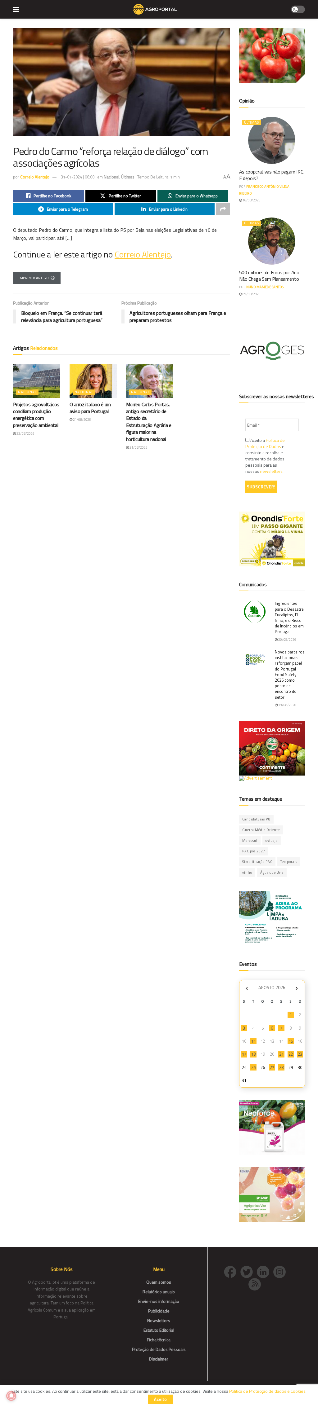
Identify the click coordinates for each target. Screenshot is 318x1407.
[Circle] (265, 1271)
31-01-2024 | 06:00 (77, 177)
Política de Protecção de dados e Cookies (267, 1391)
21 (281, 1054)
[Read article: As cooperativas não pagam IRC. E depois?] (272, 140)
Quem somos (158, 1282)
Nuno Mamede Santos (265, 286)
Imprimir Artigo (34, 277)
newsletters (271, 471)
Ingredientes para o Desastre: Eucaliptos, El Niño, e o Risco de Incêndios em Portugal (290, 617)
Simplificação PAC (257, 861)
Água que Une (272, 872)
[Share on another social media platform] (223, 209)
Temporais (288, 861)
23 (300, 1054)
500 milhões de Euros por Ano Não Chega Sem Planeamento (269, 276)
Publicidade (159, 1311)
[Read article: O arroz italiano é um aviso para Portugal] (93, 381)
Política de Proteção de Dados (265, 443)
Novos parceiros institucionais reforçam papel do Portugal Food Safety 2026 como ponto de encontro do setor (290, 674)
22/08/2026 (25, 433)
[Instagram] (281, 1271)
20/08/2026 (287, 639)
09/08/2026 (251, 294)
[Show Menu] (16, 9)
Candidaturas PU (256, 819)
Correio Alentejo (34, 177)
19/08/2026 (287, 704)
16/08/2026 (251, 200)
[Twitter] (248, 1271)
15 (290, 1041)
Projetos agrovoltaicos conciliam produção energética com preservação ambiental (36, 415)
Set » (297, 988)
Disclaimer (158, 1359)
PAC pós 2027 (253, 851)
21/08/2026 (81, 419)
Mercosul (249, 840)
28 (281, 1067)
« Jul (247, 988)
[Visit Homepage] (154, 9)
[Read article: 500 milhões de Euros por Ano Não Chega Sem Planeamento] (272, 241)
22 (290, 1054)
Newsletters (158, 1320)
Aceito (160, 1399)
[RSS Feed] (256, 1283)
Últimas (127, 177)
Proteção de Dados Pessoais (159, 1349)
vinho (247, 872)
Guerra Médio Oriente (261, 829)
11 (253, 1041)
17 (244, 1054)
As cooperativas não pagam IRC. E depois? (271, 175)
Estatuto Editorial (158, 1330)
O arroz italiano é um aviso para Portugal (90, 408)
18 (253, 1054)
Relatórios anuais (159, 1291)
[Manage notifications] (11, 1396)
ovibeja (272, 840)
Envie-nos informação (158, 1301)
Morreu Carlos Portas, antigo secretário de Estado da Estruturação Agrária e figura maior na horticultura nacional (148, 422)
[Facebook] (232, 1271)
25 (253, 1067)
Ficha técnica (158, 1339)
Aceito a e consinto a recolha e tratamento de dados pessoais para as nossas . (265, 455)
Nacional (111, 177)
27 (272, 1067)
